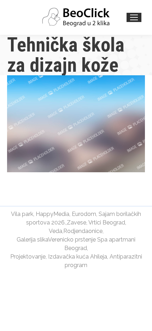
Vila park (22, 214)
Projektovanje (28, 256)
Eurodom (84, 214)
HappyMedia (52, 214)
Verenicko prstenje (72, 239)
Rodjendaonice (83, 231)
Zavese (76, 222)
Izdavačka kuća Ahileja (77, 256)
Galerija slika (32, 239)
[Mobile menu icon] (134, 17)
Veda (55, 231)
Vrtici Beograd (106, 222)
